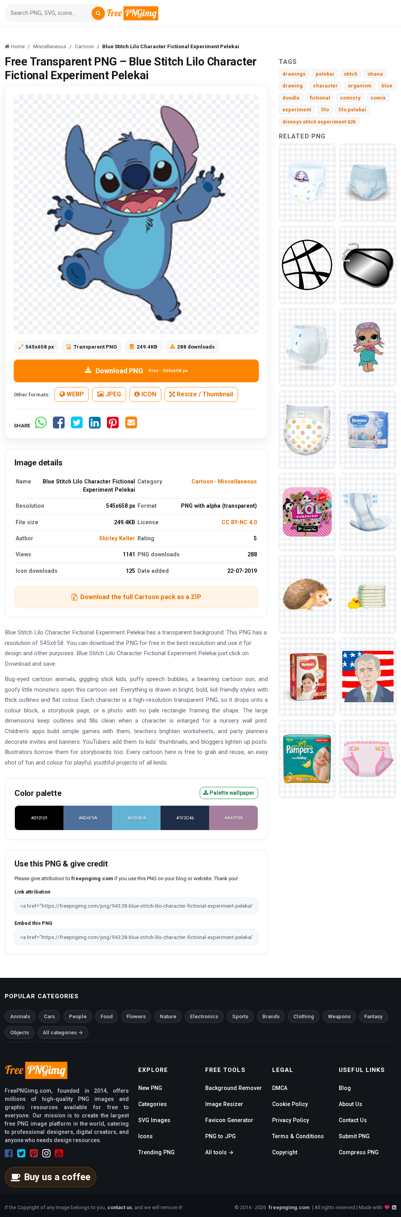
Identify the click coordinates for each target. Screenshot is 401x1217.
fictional (320, 98)
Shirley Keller (117, 538)
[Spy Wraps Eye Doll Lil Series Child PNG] (368, 347)
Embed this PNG (33, 923)
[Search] (98, 13)
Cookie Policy (290, 1104)
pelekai (325, 74)
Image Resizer (224, 1104)
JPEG (112, 394)
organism (360, 86)
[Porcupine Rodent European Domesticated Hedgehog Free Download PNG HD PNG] (307, 594)
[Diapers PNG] (307, 182)
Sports (240, 1016)
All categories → (63, 1032)
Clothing (303, 1016)
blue (386, 86)
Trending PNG (156, 1152)
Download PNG (142, 371)
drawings (293, 74)
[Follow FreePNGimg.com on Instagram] (46, 1153)
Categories (152, 1104)
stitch (351, 74)
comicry (350, 98)
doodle (291, 98)
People (78, 1016)
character (325, 86)
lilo (325, 110)
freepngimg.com (289, 1207)
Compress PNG (359, 1152)
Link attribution (32, 892)
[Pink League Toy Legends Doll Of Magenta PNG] (307, 511)
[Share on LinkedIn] (95, 426)
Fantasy (373, 1016)
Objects (19, 1032)
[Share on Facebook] (59, 426)
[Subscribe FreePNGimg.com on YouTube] (59, 1153)
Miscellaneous (237, 481)
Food (107, 1016)
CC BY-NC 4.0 (239, 522)
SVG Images (154, 1120)
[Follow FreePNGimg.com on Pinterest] (34, 1153)
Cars (49, 1016)
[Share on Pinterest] (113, 426)
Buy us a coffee (57, 1177)
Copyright (284, 1152)
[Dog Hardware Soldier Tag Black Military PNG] (368, 264)
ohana (375, 74)
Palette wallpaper (231, 793)
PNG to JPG (220, 1136)
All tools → (219, 1152)
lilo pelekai (352, 110)
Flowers (136, 1016)
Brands (271, 1016)
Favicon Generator (229, 1120)
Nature (168, 1016)
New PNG (150, 1088)
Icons (145, 1136)
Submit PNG (354, 1136)
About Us (350, 1104)
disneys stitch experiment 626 (319, 122)
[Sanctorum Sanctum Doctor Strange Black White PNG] (307, 264)
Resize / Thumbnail (204, 394)
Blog (345, 1088)
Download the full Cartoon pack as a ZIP (140, 597)
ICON (148, 394)
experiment (296, 110)
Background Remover (233, 1088)
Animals (20, 1016)
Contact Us (353, 1120)
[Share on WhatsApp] (41, 426)
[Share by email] (131, 426)
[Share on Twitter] (77, 426)
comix (378, 98)
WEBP (74, 394)
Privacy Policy (290, 1120)
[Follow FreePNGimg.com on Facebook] (9, 1153)
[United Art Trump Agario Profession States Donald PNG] (368, 676)
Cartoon (202, 481)
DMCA (279, 1088)
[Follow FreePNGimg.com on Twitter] (21, 1153)
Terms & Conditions (298, 1136)
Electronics (204, 1016)
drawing (292, 86)
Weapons (339, 1016)
